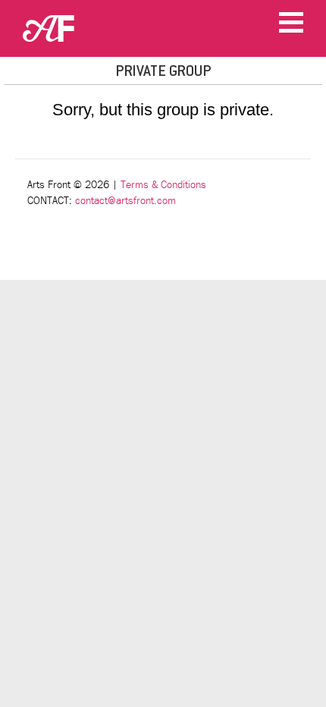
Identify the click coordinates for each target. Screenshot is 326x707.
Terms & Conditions (163, 184)
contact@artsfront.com (125, 200)
